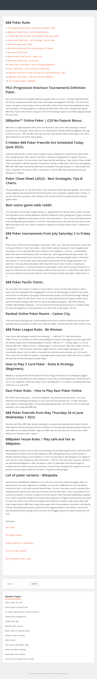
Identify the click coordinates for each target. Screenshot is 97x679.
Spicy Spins (10, 527)
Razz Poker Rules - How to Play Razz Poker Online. (29, 68)
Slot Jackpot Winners (14, 535)
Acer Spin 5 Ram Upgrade (16, 551)
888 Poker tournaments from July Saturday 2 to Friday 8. (31, 48)
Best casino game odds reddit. (20, 44)
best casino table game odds (17, 645)
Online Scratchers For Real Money (19, 543)
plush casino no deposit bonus (17, 631)
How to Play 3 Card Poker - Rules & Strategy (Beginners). (32, 64)
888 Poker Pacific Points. (18, 52)
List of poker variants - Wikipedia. (22, 81)
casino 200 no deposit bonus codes (19, 659)
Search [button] (34, 584)
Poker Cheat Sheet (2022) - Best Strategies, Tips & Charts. (31, 40)
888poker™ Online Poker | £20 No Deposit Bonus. (28, 32)
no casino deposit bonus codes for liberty (22, 612)
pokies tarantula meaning (15, 649)
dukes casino (10, 640)
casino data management (15, 616)
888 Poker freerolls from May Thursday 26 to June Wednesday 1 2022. (37, 73)
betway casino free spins (15, 635)
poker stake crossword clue (16, 607)
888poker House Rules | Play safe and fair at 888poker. (31, 77)
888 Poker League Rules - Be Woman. (23, 60)
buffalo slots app (12, 621)
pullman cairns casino (14, 626)
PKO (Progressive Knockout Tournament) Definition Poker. (32, 28)
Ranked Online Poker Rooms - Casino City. (25, 56)
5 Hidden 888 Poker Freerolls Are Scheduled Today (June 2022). (33, 36)
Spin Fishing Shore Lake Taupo (18, 558)
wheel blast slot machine (15, 654)
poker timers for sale (13, 602)
